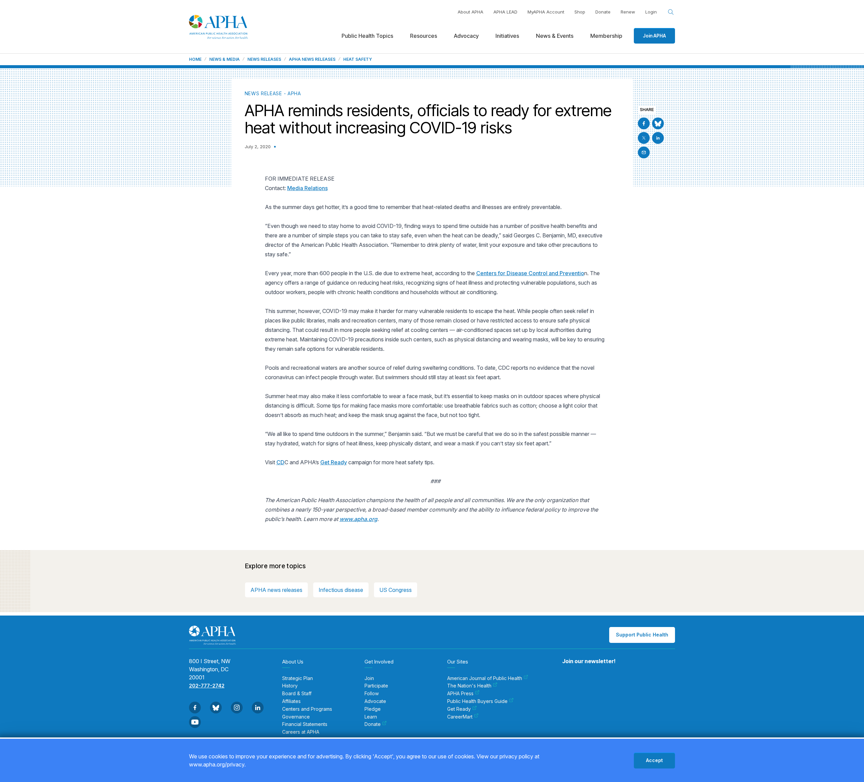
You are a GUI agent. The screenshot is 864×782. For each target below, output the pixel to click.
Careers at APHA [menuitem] (300, 732)
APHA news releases (276, 589)
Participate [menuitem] (376, 685)
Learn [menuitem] (370, 717)
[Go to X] (644, 138)
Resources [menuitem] (423, 35)
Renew (628, 12)
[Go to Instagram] (237, 707)
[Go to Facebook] (644, 123)
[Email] (644, 152)
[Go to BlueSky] (658, 123)
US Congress (395, 589)
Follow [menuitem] (371, 693)
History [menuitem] (290, 685)
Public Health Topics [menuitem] (367, 35)
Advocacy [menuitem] (466, 35)
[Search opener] (671, 12)
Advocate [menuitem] (375, 701)
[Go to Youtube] (195, 722)
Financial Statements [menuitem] (304, 724)
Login (651, 12)
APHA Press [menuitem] (460, 693)
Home (195, 59)
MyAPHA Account (546, 12)
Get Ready (333, 462)
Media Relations (307, 188)
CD (280, 462)
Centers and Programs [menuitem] (307, 709)
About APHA (470, 12)
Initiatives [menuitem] (507, 35)
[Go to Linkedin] (658, 138)
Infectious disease (341, 589)
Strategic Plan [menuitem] (297, 678)
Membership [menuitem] (606, 35)
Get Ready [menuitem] (459, 709)
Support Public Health (642, 634)
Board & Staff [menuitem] (297, 693)
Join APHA (654, 35)
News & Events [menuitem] (554, 35)
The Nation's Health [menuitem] (469, 685)
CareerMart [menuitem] (460, 717)
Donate (603, 12)
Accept (654, 760)
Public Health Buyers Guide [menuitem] (477, 701)
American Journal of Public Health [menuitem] (484, 678)
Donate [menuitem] (372, 724)
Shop (579, 12)
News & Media (224, 59)
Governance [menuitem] (296, 717)
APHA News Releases (312, 59)
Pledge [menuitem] (372, 709)
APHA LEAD (505, 12)
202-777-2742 (206, 685)
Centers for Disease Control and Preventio (530, 273)
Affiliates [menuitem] (291, 701)
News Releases (264, 59)
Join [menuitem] (369, 678)
